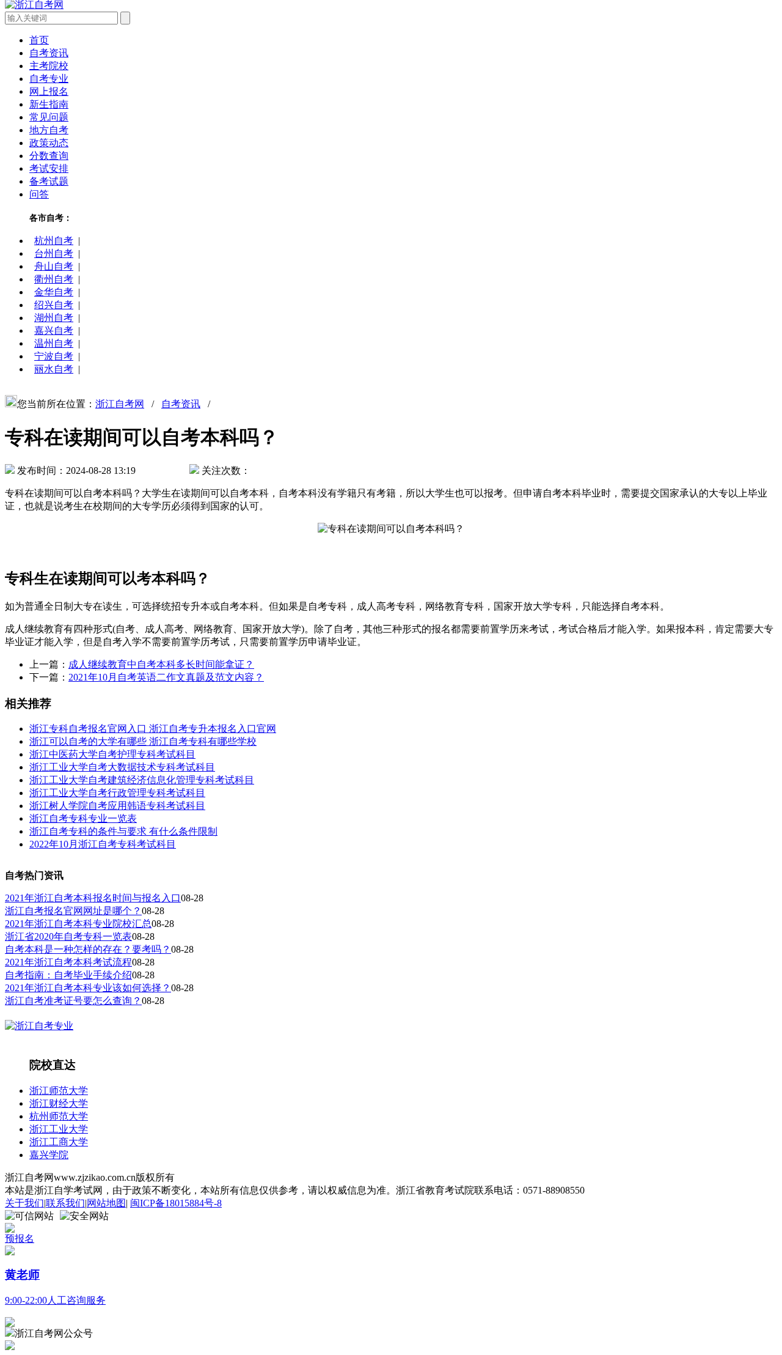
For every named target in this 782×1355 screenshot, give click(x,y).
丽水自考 (53, 369)
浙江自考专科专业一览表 (83, 818)
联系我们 (65, 1203)
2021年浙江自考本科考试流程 (68, 962)
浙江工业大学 (58, 1129)
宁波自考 (53, 356)
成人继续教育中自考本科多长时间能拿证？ (161, 664)
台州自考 (53, 253)
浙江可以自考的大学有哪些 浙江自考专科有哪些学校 (143, 741)
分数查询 (48, 155)
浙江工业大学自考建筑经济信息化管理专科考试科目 (141, 780)
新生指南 (48, 104)
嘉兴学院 (48, 1155)
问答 (39, 194)
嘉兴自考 (53, 330)
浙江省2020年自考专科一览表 (68, 936)
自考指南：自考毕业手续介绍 (68, 975)
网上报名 (48, 91)
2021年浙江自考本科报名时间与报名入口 (93, 898)
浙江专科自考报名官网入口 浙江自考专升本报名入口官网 (152, 728)
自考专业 (48, 78)
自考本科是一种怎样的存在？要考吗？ (88, 949)
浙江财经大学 (58, 1103)
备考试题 (48, 181)
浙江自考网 (119, 404)
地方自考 (48, 130)
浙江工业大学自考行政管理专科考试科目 (117, 793)
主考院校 (48, 66)
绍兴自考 (53, 305)
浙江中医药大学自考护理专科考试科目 (112, 754)
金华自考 (53, 292)
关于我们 (24, 1203)
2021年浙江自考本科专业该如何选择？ (88, 988)
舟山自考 (53, 266)
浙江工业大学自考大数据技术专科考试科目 (122, 767)
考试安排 (48, 168)
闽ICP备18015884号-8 (176, 1203)
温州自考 (53, 343)
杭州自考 (53, 240)
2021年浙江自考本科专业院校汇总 (78, 923)
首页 (39, 40)
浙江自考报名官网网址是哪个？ (73, 911)
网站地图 (106, 1203)
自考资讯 (48, 53)
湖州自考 (53, 317)
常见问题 (48, 117)
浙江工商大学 (58, 1142)
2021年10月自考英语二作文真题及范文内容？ (166, 677)
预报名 (19, 1238)
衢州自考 (53, 279)
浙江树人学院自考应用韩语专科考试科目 (117, 805)
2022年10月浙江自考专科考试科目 (102, 844)
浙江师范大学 (58, 1090)
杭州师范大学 (58, 1116)
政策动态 (48, 143)
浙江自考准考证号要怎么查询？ (73, 1000)
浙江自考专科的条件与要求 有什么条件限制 (123, 831)
